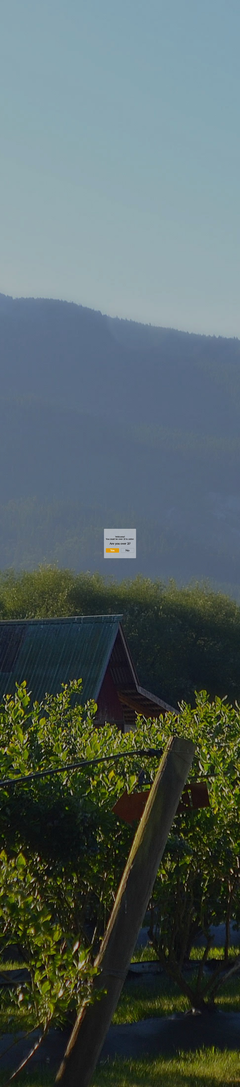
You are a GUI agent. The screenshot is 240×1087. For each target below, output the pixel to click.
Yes (112, 550)
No (127, 550)
